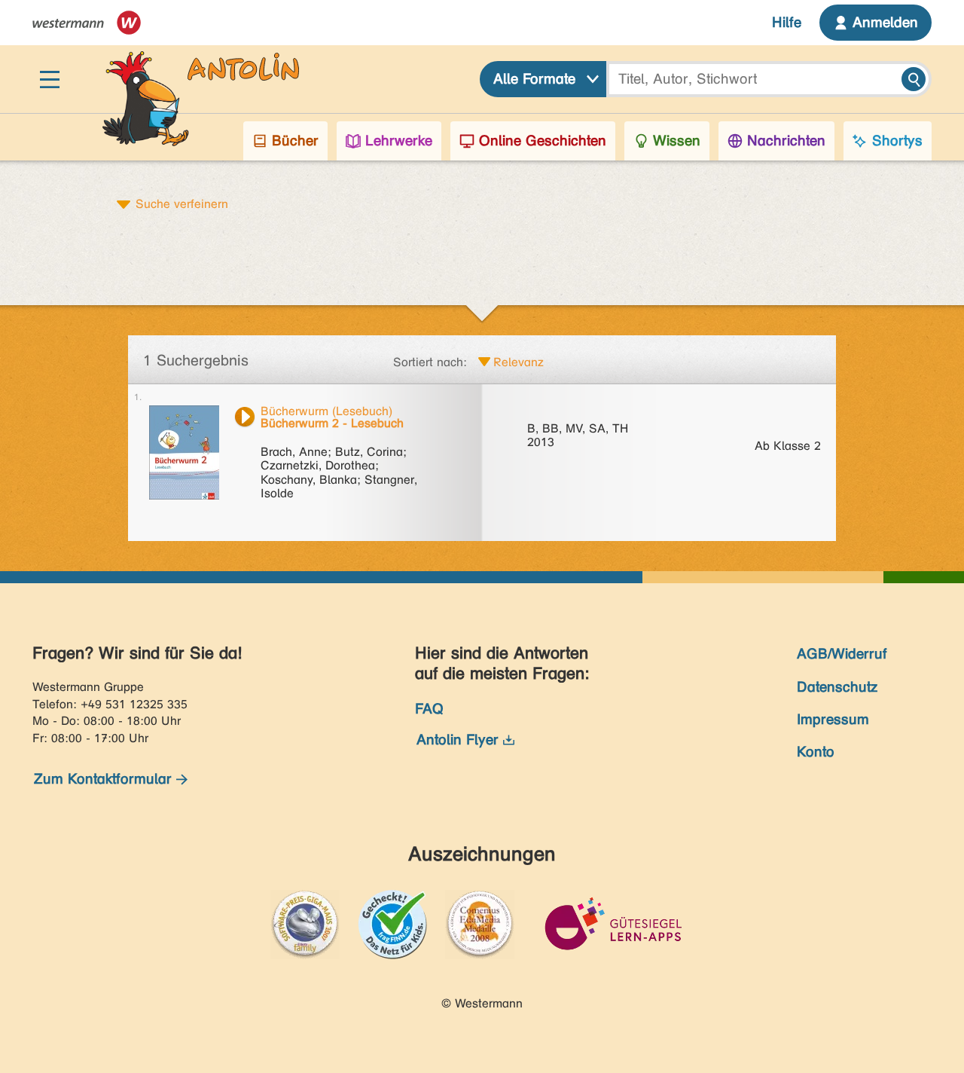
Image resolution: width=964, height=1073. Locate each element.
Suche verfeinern (182, 203)
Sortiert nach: (430, 362)
